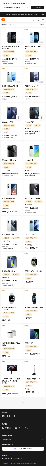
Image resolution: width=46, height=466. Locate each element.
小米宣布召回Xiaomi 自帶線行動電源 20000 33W (21, 14)
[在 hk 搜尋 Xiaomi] (32, 19)
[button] (43, 2)
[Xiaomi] (3, 19)
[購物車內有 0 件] (38, 19)
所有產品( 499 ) (6, 24)
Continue (38, 7)
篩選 (41, 24)
